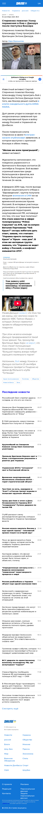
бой (17, 361)
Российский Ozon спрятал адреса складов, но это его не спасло (18, 399)
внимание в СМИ (22, 195)
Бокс (18, 382)
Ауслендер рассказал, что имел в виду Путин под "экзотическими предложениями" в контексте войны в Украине (18, 434)
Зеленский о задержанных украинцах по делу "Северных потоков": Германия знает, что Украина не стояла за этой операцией (17, 595)
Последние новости (16, 391)
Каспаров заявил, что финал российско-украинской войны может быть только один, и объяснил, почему (17, 557)
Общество (35, 379)
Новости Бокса (8, 382)
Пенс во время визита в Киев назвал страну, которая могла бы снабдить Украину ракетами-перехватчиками (18, 543)
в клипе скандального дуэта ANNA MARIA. (20, 104)
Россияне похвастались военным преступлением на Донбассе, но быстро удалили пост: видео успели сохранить (18, 698)
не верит (30, 343)
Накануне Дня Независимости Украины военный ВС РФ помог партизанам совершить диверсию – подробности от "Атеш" (19, 410)
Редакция (6, 789)
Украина (11, 14)
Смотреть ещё (10, 709)
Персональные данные (27, 790)
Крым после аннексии (11, 379)
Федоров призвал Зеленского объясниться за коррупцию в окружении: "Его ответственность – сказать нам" (19, 638)
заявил (23, 313)
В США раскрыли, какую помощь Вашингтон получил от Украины (18, 422)
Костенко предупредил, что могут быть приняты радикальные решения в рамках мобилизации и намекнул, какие (19, 610)
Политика (25, 379)
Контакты (6, 793)
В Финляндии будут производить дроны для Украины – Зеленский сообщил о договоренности (18, 686)
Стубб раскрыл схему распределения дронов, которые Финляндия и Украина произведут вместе (19, 517)
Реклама (24, 784)
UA (39, 3)
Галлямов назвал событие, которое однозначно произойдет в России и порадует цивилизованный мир (19, 651)
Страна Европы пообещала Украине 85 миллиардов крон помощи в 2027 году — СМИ (17, 674)
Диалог (4, 14)
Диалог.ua (6, 803)
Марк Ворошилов (16, 41)
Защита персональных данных (27, 795)
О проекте (7, 784)
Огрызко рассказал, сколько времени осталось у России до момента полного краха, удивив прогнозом (18, 624)
